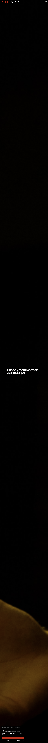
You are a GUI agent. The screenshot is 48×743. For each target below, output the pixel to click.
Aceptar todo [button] (13, 737)
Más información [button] (16, 731)
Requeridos (6, 733)
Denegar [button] (18, 740)
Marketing (20, 733)
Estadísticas (13, 733)
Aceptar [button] (7, 740)
